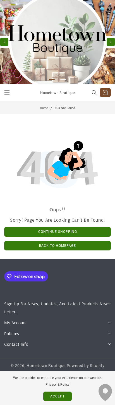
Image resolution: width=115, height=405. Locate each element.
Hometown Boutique (46, 365)
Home (44, 108)
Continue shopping (57, 232)
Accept (57, 396)
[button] (111, 42)
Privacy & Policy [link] (57, 385)
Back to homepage (57, 246)
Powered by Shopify (86, 365)
